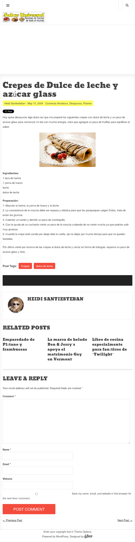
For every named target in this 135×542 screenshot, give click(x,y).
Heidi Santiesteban (14, 103)
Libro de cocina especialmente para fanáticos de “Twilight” (109, 347)
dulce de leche (44, 266)
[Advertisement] (67, 39)
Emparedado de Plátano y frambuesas (19, 345)
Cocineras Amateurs (56, 103)
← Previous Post (12, 520)
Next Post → (125, 520)
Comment (9, 396)
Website (7, 478)
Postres (87, 103)
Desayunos (75, 103)
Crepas (25, 266)
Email (7, 464)
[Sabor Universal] (24, 21)
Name (7, 449)
